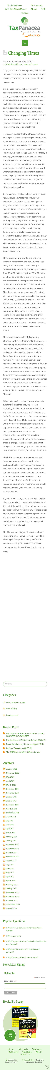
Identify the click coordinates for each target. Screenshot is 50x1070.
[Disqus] (25, 582)
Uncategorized (12, 715)
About (34, 9)
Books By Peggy (15, 5)
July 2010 (9, 864)
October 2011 (11, 809)
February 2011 (11, 836)
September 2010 (12, 856)
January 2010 (11, 888)
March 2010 (10, 880)
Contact (24, 13)
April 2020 (10, 781)
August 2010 (11, 860)
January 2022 (11, 769)
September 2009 (13, 904)
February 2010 (11, 884)
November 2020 (12, 773)
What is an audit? (15, 936)
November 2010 (12, 848)
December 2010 (12, 844)
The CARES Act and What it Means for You (23, 752)
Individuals (23, 1049)
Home (11, 1049)
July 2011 (9, 820)
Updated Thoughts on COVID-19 (19, 748)
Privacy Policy (28, 1060)
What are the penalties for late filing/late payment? (23, 951)
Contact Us (25, 1055)
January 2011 (11, 840)
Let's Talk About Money (12, 64)
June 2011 (9, 824)
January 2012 (11, 801)
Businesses (13, 1052)
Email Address (10, 981)
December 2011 (12, 805)
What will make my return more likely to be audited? (24, 929)
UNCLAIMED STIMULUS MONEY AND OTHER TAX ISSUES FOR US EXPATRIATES (25, 735)
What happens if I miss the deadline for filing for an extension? (26, 943)
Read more (10, 1035)
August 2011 (11, 816)
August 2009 (11, 908)
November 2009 (12, 896)
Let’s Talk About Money (16, 9)
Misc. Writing (11, 708)
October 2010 (11, 852)
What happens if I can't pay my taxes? (23, 957)
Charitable (27, 1052)
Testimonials (36, 5)
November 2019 (12, 793)
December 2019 (12, 789)
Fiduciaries (37, 1049)
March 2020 (11, 785)
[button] (25, 43)
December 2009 (12, 892)
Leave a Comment (31, 64)
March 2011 (10, 832)
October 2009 (12, 900)
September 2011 (12, 812)
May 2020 (10, 777)
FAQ (43, 9)
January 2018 (11, 797)
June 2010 (10, 868)
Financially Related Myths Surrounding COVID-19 (25, 744)
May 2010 (10, 872)
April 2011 (9, 828)
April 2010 (10, 876)
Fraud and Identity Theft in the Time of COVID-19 (25, 740)
